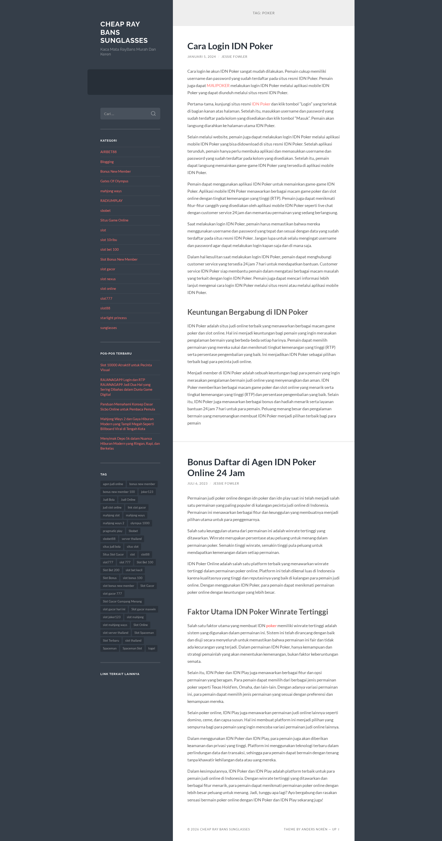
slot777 (106, 298)
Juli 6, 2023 (197, 483)
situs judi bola (112, 546)
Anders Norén (315, 829)
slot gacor (107, 269)
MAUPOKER (218, 85)
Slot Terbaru (111, 640)
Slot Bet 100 (145, 562)
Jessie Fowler (234, 56)
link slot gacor (137, 507)
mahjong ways (111, 191)
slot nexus (108, 279)
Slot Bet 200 (111, 570)
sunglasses (108, 328)
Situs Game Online (114, 220)
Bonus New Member (115, 171)
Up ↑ (336, 829)
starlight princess (113, 318)
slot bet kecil (134, 570)
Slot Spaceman (144, 632)
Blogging (107, 162)
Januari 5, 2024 (201, 56)
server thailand (132, 539)
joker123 (147, 492)
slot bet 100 (109, 249)
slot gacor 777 (112, 593)
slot (103, 230)
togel (151, 648)
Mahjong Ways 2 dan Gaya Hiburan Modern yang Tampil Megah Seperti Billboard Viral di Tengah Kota (127, 424)
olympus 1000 (140, 523)
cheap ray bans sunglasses (225, 829)
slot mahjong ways (115, 625)
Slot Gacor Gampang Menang (122, 601)
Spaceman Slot (132, 648)
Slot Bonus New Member (119, 259)
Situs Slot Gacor (113, 554)
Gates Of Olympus (114, 181)
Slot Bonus (110, 578)
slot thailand (133, 640)
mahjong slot (111, 515)
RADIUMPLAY (111, 200)
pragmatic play (112, 531)
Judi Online (128, 499)
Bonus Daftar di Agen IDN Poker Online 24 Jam (251, 467)
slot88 (105, 308)
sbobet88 (109, 539)
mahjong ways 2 (113, 523)
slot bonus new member (118, 586)
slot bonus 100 (132, 578)
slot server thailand (115, 632)
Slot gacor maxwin (143, 609)
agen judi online (113, 484)
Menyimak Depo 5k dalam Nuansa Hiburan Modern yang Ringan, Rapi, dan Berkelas (130, 443)
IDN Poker (261, 103)
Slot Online (141, 625)
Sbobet (133, 531)
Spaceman (109, 648)
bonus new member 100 (119, 492)
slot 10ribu (108, 240)
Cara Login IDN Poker (230, 45)
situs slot (133, 546)
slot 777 (125, 562)
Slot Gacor (147, 586)
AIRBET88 (108, 152)
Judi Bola (109, 499)
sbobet (105, 210)
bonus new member (142, 484)
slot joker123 (112, 617)
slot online (108, 288)
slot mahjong (135, 617)
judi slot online (112, 507)
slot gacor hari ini (114, 609)
